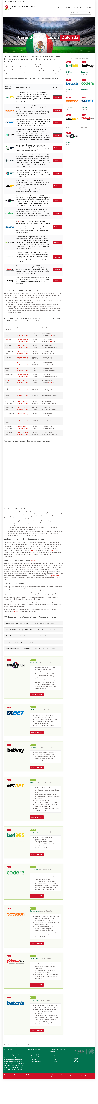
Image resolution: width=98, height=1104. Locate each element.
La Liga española (53, 576)
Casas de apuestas (79, 7)
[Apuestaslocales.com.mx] (21, 7)
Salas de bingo (35, 1056)
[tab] (33, 623)
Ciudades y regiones (64, 7)
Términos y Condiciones (71, 1075)
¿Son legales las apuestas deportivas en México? (23, 642)
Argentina (57, 1058)
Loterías (33, 1059)
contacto (16, 611)
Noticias (90, 7)
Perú (55, 1059)
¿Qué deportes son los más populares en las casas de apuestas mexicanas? (32, 648)
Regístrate (57, 97)
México (34, 560)
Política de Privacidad (57, 1075)
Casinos (33, 1058)
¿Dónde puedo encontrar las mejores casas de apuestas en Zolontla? (30, 623)
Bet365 (32, 550)
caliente (50, 335)
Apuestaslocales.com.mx (21, 65)
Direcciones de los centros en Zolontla (23, 334)
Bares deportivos (36, 1061)
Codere (7, 339)
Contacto (53, 1077)
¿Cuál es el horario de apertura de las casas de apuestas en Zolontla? (30, 630)
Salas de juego (35, 1054)
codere (50, 341)
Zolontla (47, 662)
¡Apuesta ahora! (36, 695)
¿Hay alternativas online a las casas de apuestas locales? (26, 636)
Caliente (7, 380)
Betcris (20, 221)
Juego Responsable (85, 1075)
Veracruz (24, 1045)
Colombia (57, 1056)
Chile (55, 1061)
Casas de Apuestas (9, 1045)
